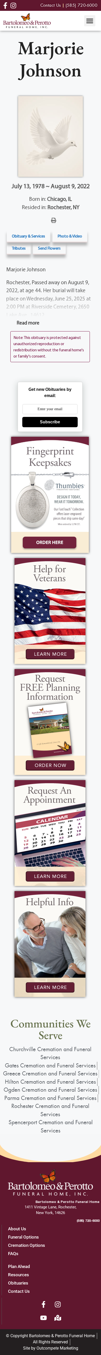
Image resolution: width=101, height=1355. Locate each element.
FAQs (13, 1253)
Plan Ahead (19, 1266)
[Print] (53, 220)
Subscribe (50, 422)
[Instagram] (57, 1304)
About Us (17, 1228)
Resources (18, 1274)
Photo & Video (69, 236)
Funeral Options (23, 1237)
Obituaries (18, 1283)
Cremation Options (26, 1245)
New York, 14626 (50, 1212)
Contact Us (19, 1291)
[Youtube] (43, 1318)
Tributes (19, 248)
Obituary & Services (28, 236)
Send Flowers (49, 248)
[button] (90, 21)
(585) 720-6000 (88, 1220)
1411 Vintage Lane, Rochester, (50, 1207)
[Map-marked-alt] (57, 1318)
